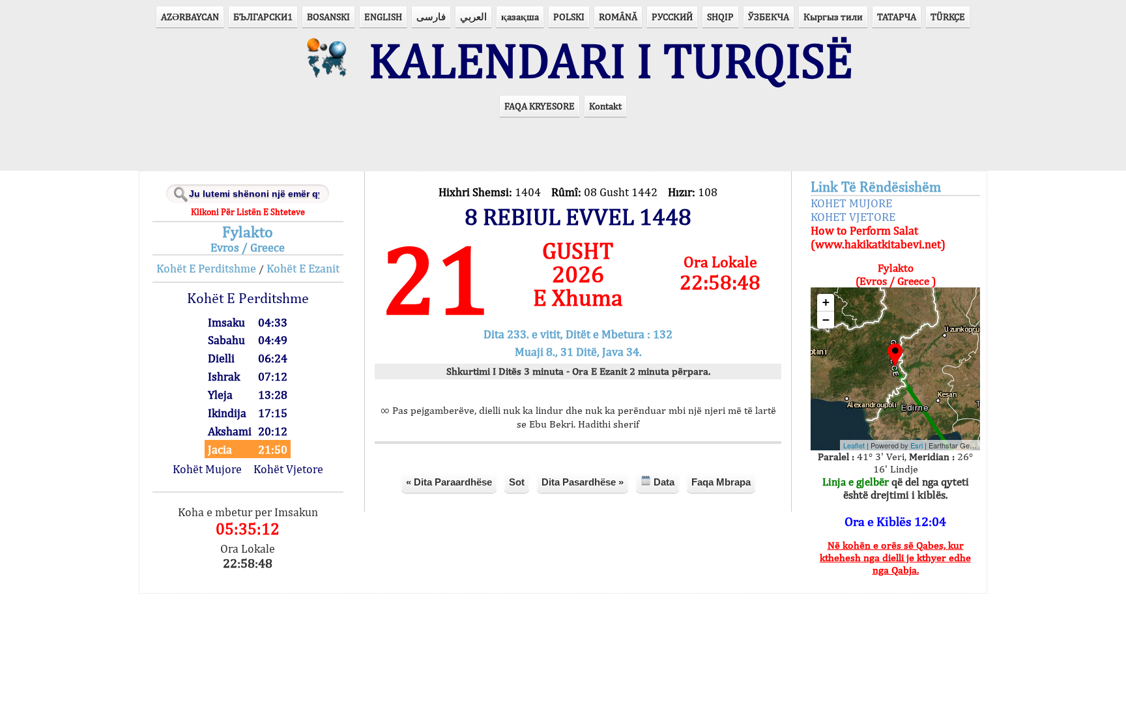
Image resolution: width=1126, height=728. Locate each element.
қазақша (520, 16)
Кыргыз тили (833, 16)
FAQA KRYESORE (539, 105)
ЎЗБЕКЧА (768, 16)
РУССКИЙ (672, 16)
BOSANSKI (328, 16)
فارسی (431, 16)
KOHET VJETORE (853, 217)
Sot (517, 482)
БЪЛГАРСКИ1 (263, 16)
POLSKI (569, 16)
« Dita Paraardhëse (449, 482)
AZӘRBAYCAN (190, 16)
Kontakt (605, 105)
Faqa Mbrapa (721, 482)
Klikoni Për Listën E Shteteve (248, 212)
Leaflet (854, 445)
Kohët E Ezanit (303, 268)
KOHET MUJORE (851, 203)
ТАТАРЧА (896, 16)
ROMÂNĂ (618, 16)
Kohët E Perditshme (206, 268)
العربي (473, 16)
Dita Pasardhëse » (582, 482)
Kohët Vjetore (288, 469)
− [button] (826, 320)
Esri (916, 445)
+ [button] (826, 302)
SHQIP (720, 16)
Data (662, 482)
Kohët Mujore (207, 469)
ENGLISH (383, 16)
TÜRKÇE (948, 16)
